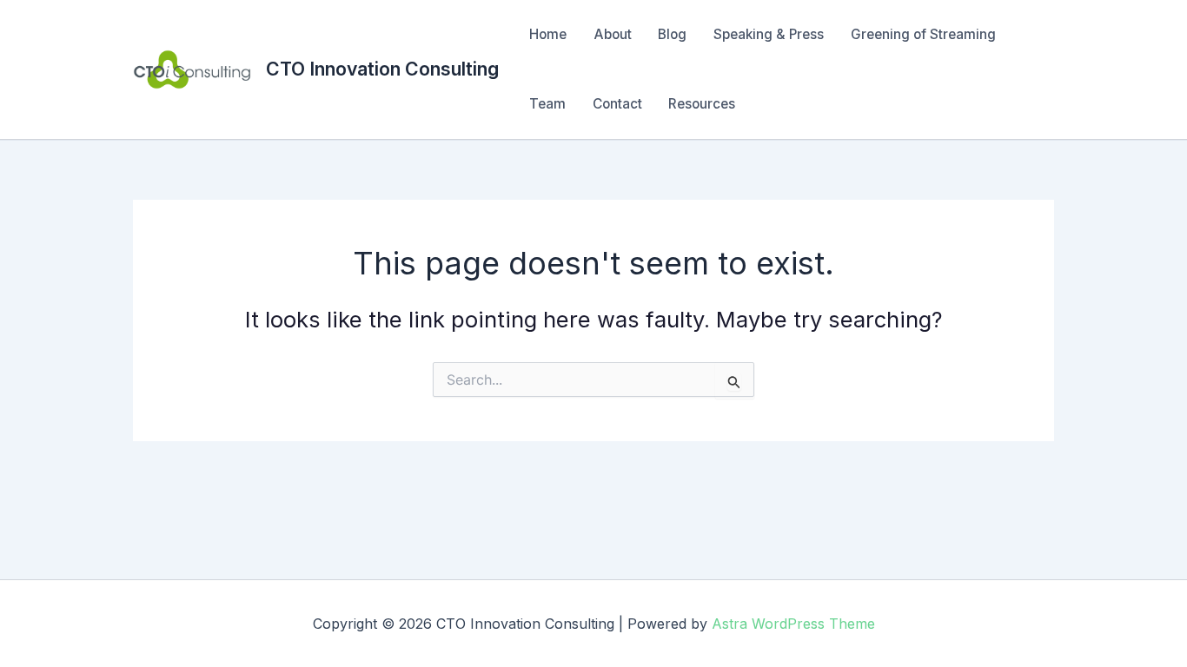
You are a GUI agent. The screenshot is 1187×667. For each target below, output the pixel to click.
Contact (617, 104)
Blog (672, 34)
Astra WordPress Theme (793, 623)
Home (548, 34)
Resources (701, 104)
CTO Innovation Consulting (382, 68)
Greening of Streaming (923, 34)
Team (547, 104)
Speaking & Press (768, 34)
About (613, 34)
